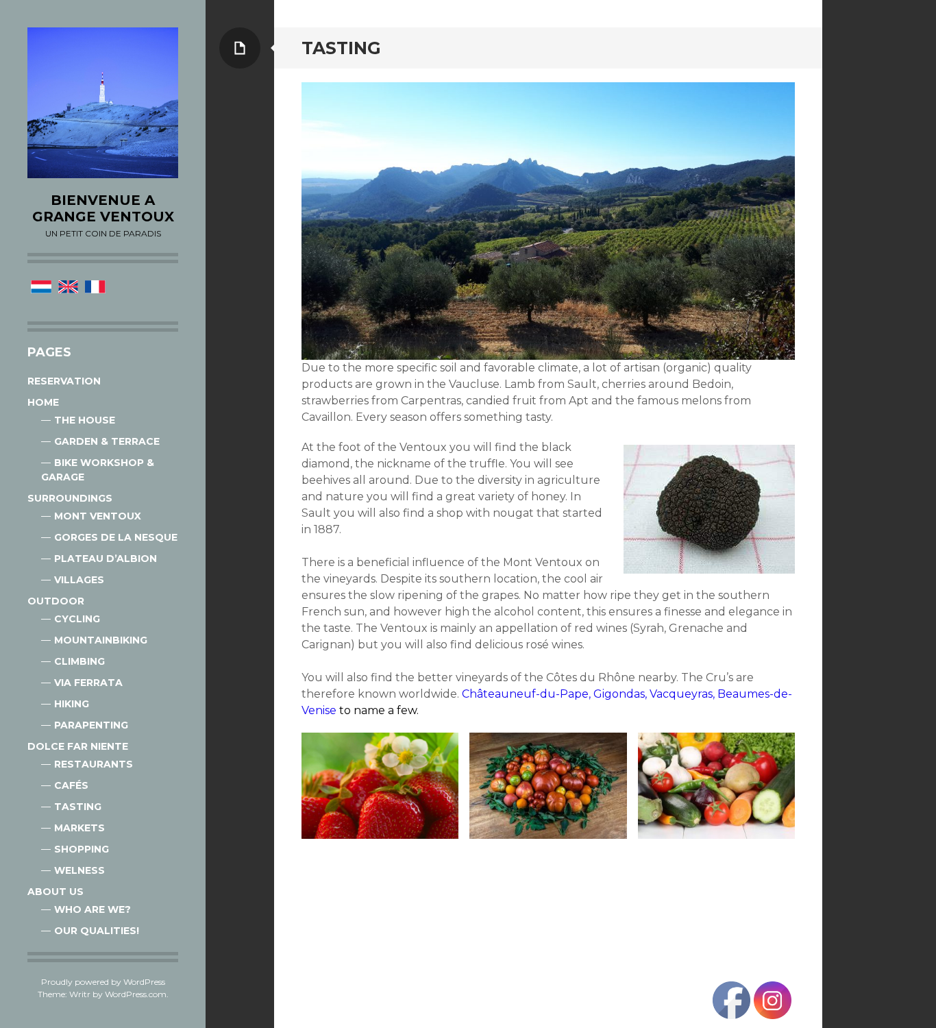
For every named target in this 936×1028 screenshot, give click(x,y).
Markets (79, 828)
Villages (79, 580)
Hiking (71, 704)
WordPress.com (136, 994)
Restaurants (93, 764)
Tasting (77, 806)
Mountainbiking (100, 640)
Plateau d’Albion (105, 558)
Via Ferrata (88, 682)
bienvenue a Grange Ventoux (103, 208)
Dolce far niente (77, 746)
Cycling (77, 619)
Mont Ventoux (97, 516)
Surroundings (69, 498)
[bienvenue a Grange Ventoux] (102, 102)
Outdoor (55, 601)
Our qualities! (96, 931)
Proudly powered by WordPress (103, 982)
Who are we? (92, 909)
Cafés (71, 785)
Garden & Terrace (107, 441)
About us (55, 891)
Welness (79, 870)
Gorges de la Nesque (115, 537)
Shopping (81, 849)
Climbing (79, 661)
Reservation (64, 381)
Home (43, 402)
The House (84, 420)
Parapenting (91, 725)
